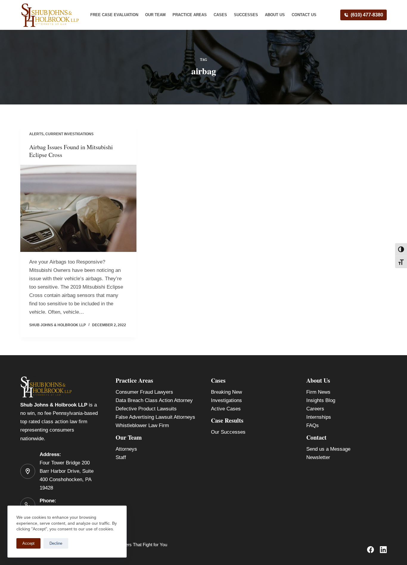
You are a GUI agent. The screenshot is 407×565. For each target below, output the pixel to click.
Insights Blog (320, 400)
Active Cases (226, 409)
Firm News (318, 392)
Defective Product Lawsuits (146, 409)
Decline (55, 543)
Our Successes (228, 432)
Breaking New (226, 392)
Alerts (36, 134)
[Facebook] (370, 549)
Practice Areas (190, 15)
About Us (275, 15)
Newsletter (318, 457)
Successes (246, 15)
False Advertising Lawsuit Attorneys (155, 417)
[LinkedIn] (383, 549)
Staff (121, 457)
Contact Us (304, 15)
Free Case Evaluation (114, 15)
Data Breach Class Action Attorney (154, 400)
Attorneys (126, 449)
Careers (315, 409)
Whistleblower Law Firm (142, 425)
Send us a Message (328, 449)
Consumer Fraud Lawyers (144, 392)
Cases (220, 15)
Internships (318, 417)
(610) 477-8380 (367, 14)
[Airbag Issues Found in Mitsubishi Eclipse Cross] (78, 208)
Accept (28, 543)
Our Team (155, 15)
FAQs (312, 425)
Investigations (226, 400)
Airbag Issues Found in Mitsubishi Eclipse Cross (71, 151)
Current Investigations (69, 134)
